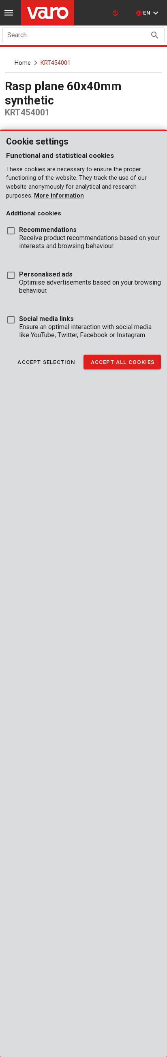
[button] (148, 13)
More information (59, 195)
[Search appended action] (155, 35)
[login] (116, 13)
